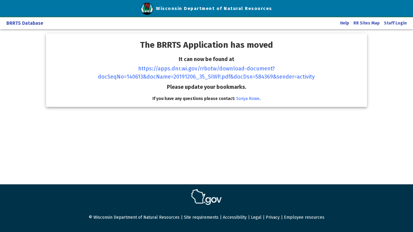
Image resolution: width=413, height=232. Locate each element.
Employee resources (304, 217)
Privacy (273, 217)
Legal (256, 217)
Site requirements (201, 217)
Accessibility (235, 217)
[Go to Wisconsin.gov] (206, 197)
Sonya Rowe (247, 98)
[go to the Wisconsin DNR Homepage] (148, 8)
